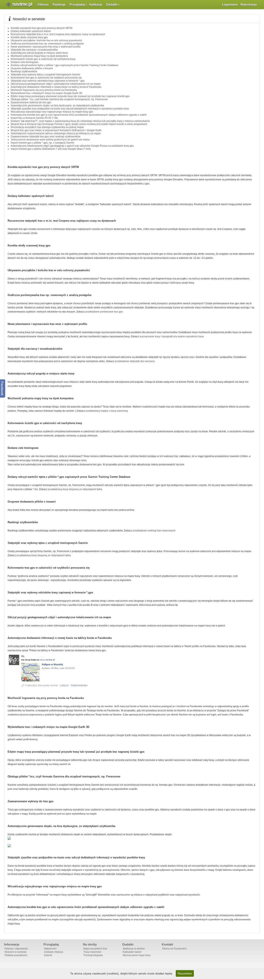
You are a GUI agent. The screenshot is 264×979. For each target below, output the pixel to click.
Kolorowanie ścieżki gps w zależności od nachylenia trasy (43, 59)
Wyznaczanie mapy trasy (137, 955)
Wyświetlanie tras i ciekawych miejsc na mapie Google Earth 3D (46, 93)
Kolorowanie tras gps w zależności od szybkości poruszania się (46, 77)
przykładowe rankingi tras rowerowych (154, 530)
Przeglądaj (77, 4)
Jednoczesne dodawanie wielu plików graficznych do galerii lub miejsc (50, 139)
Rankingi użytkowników (24, 71)
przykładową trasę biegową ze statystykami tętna (75, 489)
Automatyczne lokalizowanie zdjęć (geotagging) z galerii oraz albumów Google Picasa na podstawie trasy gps (72, 145)
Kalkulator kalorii (132, 951)
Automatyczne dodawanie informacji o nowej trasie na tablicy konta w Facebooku (56, 87)
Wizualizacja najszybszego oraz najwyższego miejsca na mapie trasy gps (52, 111)
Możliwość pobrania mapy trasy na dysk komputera (39, 56)
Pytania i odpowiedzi (16, 948)
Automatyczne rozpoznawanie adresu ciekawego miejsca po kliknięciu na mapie (56, 133)
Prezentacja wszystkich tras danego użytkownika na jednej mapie (47, 127)
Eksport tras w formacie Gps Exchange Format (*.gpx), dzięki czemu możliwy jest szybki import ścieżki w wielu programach (79, 124)
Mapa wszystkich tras (95, 948)
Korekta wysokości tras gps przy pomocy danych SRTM (41, 28)
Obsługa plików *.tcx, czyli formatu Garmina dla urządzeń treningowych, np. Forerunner (59, 99)
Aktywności (50, 948)
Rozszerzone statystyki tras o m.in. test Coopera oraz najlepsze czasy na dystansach (58, 34)
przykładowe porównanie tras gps (104, 311)
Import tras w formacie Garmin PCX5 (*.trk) (34, 117)
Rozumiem (185, 973)
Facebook (2, 388)
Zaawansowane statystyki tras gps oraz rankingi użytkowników (45, 136)
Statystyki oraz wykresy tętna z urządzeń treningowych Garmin (45, 74)
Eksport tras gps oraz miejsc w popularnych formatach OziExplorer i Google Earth (56, 130)
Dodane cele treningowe (24, 62)
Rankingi (59, 4)
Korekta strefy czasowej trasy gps (29, 37)
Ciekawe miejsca (53, 951)
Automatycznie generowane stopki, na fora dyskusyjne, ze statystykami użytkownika (57, 105)
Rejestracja (248, 4)
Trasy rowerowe (92, 951)
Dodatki (111, 4)
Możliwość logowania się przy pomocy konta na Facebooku (44, 90)
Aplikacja (95, 4)
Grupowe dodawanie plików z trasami (32, 68)
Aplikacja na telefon (134, 948)
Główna (42, 4)
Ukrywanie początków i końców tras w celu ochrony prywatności (46, 40)
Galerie (48, 955)
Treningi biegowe (93, 955)
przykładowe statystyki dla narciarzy (135, 361)
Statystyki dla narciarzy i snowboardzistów (34, 49)
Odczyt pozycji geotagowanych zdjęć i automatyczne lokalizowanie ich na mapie (56, 83)
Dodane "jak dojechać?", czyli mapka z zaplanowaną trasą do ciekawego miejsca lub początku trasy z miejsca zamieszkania (80, 121)
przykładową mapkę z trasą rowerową (107, 410)
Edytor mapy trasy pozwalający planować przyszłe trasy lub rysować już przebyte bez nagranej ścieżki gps (70, 96)
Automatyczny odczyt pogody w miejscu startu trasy (39, 52)
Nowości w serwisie (16, 951)
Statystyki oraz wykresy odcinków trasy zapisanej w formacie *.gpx (48, 80)
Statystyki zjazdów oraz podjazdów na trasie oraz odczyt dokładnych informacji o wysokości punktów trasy (70, 108)
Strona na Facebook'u (174, 948)
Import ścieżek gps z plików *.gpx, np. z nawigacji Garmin (42, 142)
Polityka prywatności (16, 955)
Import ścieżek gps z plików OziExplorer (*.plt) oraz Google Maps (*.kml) (51, 148)
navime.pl (22, 4)
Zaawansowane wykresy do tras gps (31, 102)
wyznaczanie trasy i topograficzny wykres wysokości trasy (172, 336)
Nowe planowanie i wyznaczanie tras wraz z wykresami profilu (45, 46)
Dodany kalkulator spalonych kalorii (31, 31)
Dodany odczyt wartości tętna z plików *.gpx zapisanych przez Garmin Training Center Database (64, 65)
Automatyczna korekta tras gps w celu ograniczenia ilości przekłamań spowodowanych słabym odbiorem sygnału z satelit (78, 114)
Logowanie (230, 4)
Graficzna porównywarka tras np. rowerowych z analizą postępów (47, 43)
